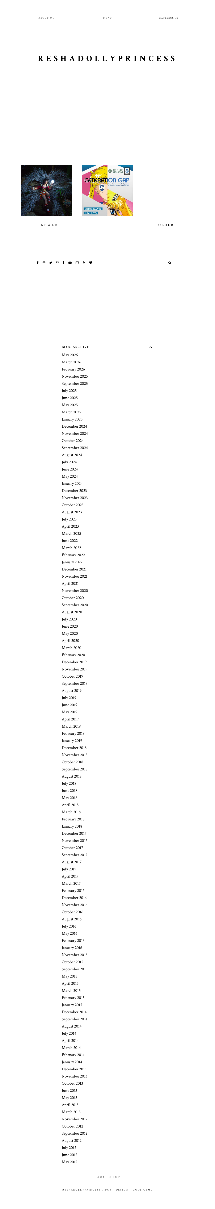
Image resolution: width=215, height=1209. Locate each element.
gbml (148, 1189)
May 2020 (70, 633)
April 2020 (70, 640)
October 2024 (73, 440)
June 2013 (69, 1090)
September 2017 (74, 855)
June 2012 (69, 1155)
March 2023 (71, 533)
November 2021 (74, 576)
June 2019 (69, 705)
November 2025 (75, 376)
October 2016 (72, 912)
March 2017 (71, 883)
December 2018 (74, 747)
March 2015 (71, 990)
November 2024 (75, 433)
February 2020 (73, 655)
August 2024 (72, 455)
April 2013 (70, 1105)
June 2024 (70, 469)
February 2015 (73, 997)
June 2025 (70, 398)
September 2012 (74, 1133)
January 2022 (72, 562)
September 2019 (74, 683)
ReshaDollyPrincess (107, 58)
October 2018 (72, 762)
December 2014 (74, 1012)
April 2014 (70, 1040)
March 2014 (71, 1047)
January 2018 (72, 826)
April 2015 (70, 983)
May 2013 (69, 1097)
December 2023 (74, 490)
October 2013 (72, 1083)
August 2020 (72, 612)
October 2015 (72, 962)
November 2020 (75, 590)
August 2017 (71, 862)
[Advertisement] (107, 122)
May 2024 (70, 476)
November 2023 (75, 498)
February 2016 (73, 940)
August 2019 (71, 690)
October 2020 (73, 598)
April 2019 (70, 719)
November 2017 (74, 840)
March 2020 (71, 647)
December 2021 (74, 569)
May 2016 (69, 933)
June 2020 (70, 626)
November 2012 (74, 1119)
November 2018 (74, 755)
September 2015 (74, 969)
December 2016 (74, 897)
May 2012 (69, 1162)
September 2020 (75, 605)
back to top (107, 1177)
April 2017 (70, 876)
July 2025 (69, 390)
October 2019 (72, 676)
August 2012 (71, 1140)
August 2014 (71, 1026)
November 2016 (74, 905)
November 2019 (74, 669)
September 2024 (75, 448)
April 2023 (70, 526)
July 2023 (69, 519)
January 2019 (72, 740)
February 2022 (73, 555)
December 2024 (74, 426)
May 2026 (70, 355)
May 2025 (70, 405)
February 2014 (73, 1055)
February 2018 (73, 819)
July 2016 (69, 926)
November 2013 (74, 1076)
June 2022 (70, 540)
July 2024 (69, 462)
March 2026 (71, 362)
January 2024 (72, 483)
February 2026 (73, 369)
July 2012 (69, 1147)
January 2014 (72, 1062)
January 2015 (72, 1005)
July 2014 (69, 1033)
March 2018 (71, 812)
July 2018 (69, 783)
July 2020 (69, 619)
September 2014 (74, 1019)
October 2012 (72, 1126)
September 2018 (74, 769)
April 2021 (70, 583)
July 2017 (69, 869)
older (167, 225)
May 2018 (69, 797)
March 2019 (71, 726)
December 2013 (74, 1069)
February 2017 (73, 890)
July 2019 (69, 697)
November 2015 (74, 955)
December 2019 (74, 662)
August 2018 (71, 776)
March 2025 (71, 412)
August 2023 (72, 512)
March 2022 (71, 548)
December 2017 (74, 833)
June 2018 (69, 790)
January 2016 (72, 947)
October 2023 (73, 505)
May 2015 (69, 976)
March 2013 (71, 1112)
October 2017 (72, 847)
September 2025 (75, 383)
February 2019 (73, 733)
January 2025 (72, 419)
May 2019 (69, 712)
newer (49, 225)
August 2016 (71, 919)
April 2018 (70, 805)
